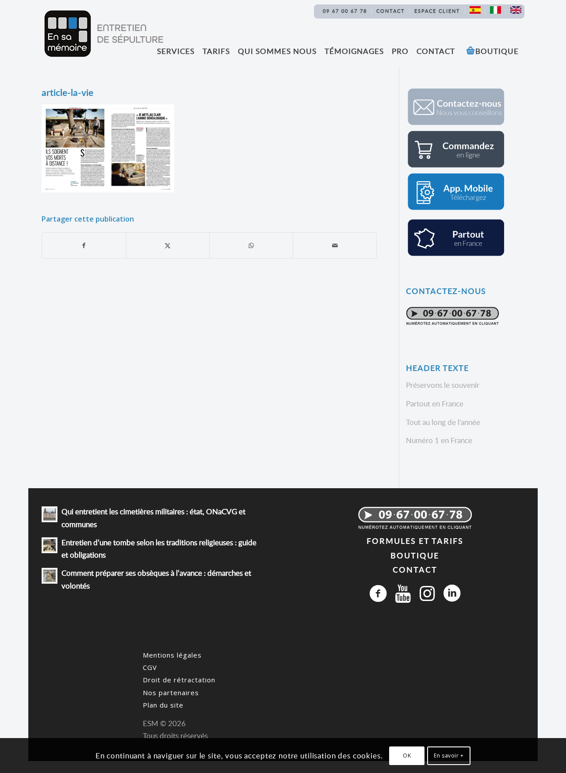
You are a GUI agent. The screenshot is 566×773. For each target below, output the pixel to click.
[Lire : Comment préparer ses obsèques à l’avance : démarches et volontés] (49, 576)
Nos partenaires (171, 692)
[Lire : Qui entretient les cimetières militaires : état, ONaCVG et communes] (49, 514)
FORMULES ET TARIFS (415, 540)
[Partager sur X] (167, 245)
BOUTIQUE (414, 555)
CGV (150, 667)
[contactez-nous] (455, 124)
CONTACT (415, 569)
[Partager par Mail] (334, 245)
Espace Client (437, 11)
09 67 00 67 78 (345, 11)
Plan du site (163, 704)
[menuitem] (345, 11)
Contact (390, 11)
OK (407, 755)
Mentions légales (172, 655)
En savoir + (449, 755)
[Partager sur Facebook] (84, 245)
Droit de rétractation (179, 679)
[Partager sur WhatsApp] (251, 245)
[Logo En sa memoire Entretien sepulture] (103, 34)
